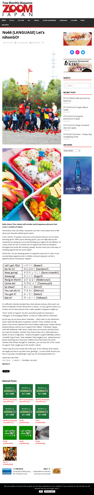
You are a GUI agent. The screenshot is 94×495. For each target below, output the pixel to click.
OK (41, 491)
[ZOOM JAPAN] (17, 17)
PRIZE (83, 20)
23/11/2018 (9, 43)
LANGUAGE (63, 20)
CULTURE (21, 20)
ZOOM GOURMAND (49, 20)
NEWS (4, 20)
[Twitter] (83, 52)
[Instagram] (77, 52)
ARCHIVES (5, 25)
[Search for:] (77, 86)
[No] (91, 489)
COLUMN (74, 20)
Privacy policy (49, 491)
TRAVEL (36, 20)
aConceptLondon (22, 43)
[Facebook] (72, 52)
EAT (29, 20)
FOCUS (11, 20)
